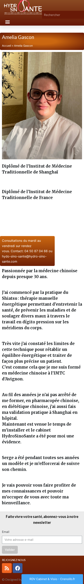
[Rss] (7, 568)
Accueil (6, 45)
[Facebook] (17, 568)
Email (5, 532)
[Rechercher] (81, 15)
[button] (7, 22)
